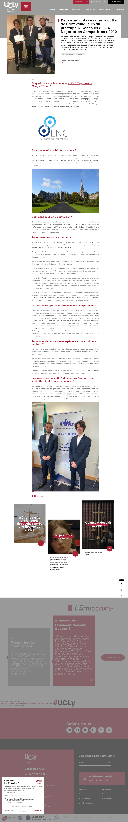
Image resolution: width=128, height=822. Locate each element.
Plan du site (92, 818)
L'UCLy (52, 10)
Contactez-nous (108, 794)
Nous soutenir (116, 1)
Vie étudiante (89, 10)
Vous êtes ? (26, 6)
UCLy (63, 63)
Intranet (82, 794)
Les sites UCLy (79, 2)
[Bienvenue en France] (56, 819)
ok (109, 762)
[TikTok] (77, 730)
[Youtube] (101, 730)
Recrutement (107, 789)
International (105, 10)
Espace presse (84, 798)
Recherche (76, 10)
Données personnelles (106, 818)
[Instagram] (69, 730)
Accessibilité (120, 818)
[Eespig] (20, 819)
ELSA (53, 91)
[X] (109, 730)
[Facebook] (93, 730)
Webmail (82, 789)
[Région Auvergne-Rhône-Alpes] (38, 819)
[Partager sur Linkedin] (121, 590)
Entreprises (119, 10)
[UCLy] (11, 7)
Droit (80, 54)
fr (104, 2)
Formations (63, 10)
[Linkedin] (85, 730)
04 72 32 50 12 (36, 774)
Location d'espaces (86, 803)
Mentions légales (81, 818)
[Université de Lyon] (10, 819)
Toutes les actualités (113, 657)
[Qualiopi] (66, 819)
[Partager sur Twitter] (121, 583)
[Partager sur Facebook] (121, 596)
